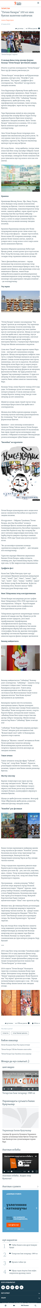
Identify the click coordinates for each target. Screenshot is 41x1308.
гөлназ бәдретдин (7, 20)
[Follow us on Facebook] (3, 1287)
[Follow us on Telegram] (17, 1287)
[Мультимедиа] (14, 1305)
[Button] (19, 28)
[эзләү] (35, 1305)
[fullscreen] (37, 1089)
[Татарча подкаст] (6, 1305)
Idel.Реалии (25, 1305)
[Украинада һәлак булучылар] (20, 1118)
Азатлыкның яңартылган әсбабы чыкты (20, 1156)
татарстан (5, 8)
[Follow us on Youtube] (8, 1287)
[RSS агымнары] (21, 1287)
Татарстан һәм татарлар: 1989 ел (17, 1074)
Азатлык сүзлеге (11, 1186)
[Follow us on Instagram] (12, 1287)
